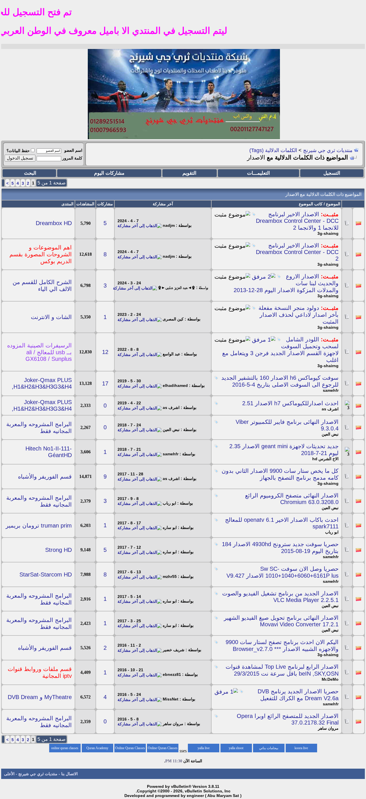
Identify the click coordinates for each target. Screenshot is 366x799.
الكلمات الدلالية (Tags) (273, 150)
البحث (30, 173)
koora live (301, 748)
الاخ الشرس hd (325, 458)
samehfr (331, 390)
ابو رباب (332, 532)
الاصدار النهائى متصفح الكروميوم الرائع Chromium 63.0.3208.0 (292, 498)
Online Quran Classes (130, 748)
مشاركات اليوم (109, 173)
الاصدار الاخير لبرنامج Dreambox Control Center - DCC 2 (297, 252)
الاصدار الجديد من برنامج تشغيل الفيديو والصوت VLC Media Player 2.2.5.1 (280, 596)
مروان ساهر (328, 728)
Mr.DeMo (330, 679)
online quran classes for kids (64, 749)
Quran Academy (97, 748)
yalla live (204, 748)
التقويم (189, 173)
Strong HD (58, 550)
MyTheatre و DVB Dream (40, 697)
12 (105, 352)
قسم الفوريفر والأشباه (45, 476)
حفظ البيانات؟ (18, 150)
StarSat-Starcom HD (45, 574)
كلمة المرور (72, 158)
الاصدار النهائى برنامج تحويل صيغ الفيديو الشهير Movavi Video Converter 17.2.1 (281, 621)
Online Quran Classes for (163, 749)
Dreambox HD (54, 223)
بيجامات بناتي (268, 748)
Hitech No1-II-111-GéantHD (48, 451)
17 (105, 383)
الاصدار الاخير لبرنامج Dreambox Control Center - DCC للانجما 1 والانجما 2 (297, 221)
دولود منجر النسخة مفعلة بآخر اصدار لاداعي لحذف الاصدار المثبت (298, 315)
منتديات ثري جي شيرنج (328, 150)
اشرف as (330, 409)
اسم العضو (73, 150)
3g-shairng (328, 233)
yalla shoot (236, 748)
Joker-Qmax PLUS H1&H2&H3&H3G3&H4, (42, 383)
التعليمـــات (258, 173)
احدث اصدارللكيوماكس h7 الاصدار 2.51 (290, 403)
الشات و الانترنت (51, 317)
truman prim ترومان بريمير (39, 525)
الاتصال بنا (69, 774)
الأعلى (9, 774)
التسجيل (331, 173)
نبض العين (330, 434)
